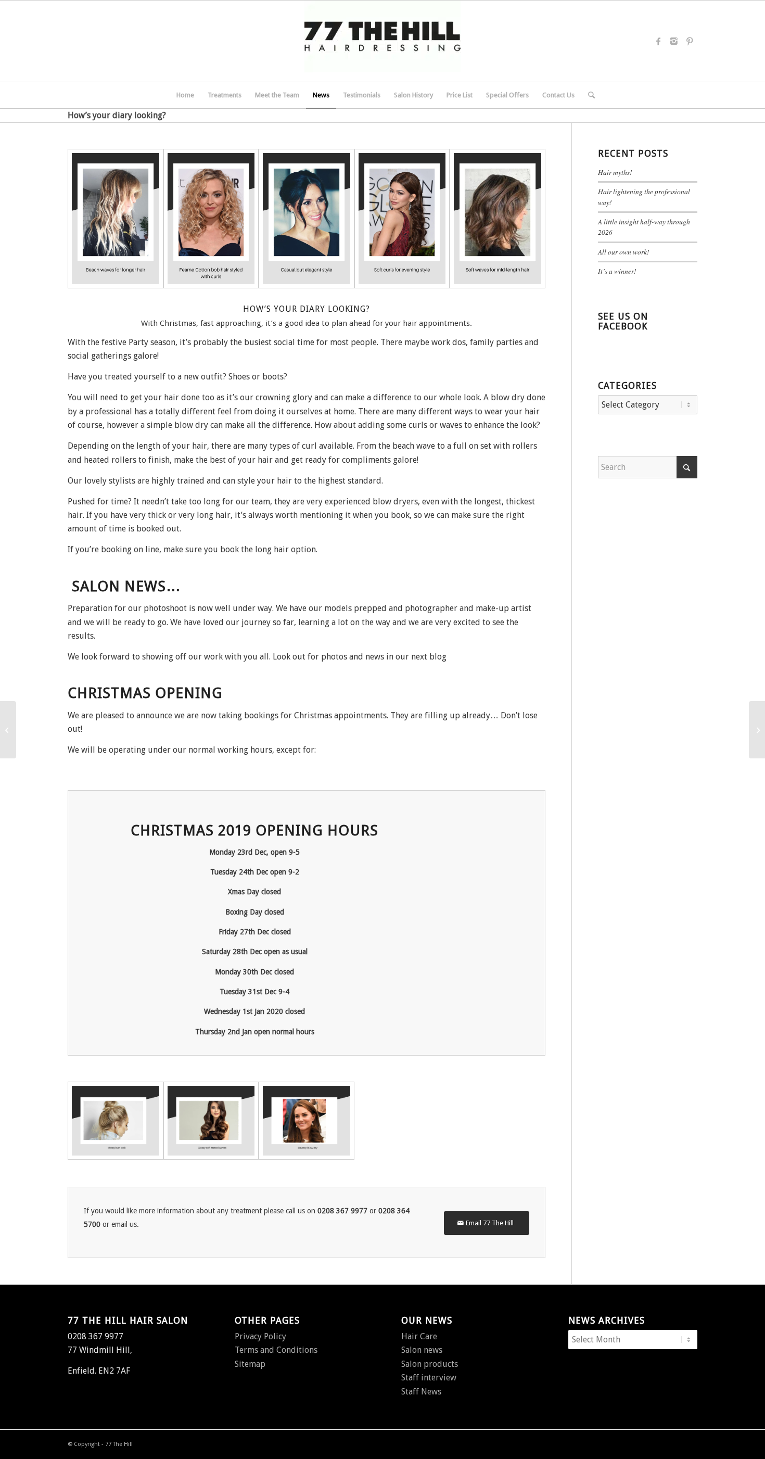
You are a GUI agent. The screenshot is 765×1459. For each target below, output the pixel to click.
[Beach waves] (115, 218)
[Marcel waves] (211, 1121)
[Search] (588, 95)
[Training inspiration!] (8, 729)
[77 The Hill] (382, 41)
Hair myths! (615, 172)
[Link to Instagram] (674, 41)
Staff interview (428, 1377)
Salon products (429, 1364)
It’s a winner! (617, 271)
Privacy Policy (260, 1336)
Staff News (421, 1392)
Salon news (421, 1350)
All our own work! (623, 252)
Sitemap (250, 1364)
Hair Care (419, 1336)
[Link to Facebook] (658, 41)
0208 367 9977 (342, 1211)
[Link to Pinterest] (689, 41)
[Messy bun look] (115, 1121)
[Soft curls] (402, 218)
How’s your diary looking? (117, 115)
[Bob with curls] (211, 218)
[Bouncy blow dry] (306, 1121)
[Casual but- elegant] (306, 218)
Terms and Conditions (276, 1350)
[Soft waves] (497, 218)
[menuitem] (185, 95)
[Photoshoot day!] (757, 729)
